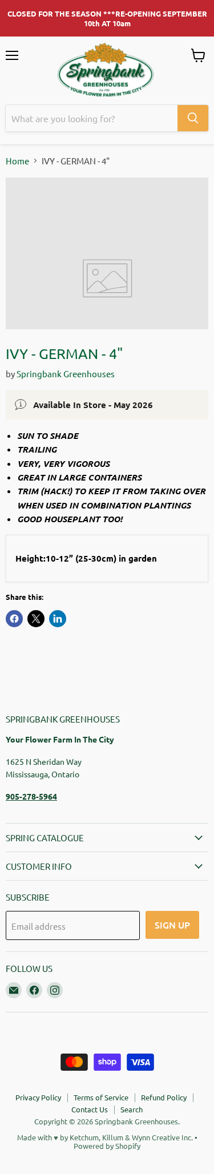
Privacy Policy (38, 1097)
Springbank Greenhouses (66, 373)
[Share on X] (36, 618)
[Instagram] (55, 990)
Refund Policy (164, 1097)
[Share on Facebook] (14, 618)
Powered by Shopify (107, 1146)
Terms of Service (101, 1097)
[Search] (192, 118)
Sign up (172, 924)
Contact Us (89, 1109)
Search (131, 1109)
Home (17, 161)
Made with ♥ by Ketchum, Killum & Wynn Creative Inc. (105, 1137)
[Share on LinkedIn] (57, 618)
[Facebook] (34, 990)
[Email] (14, 990)
